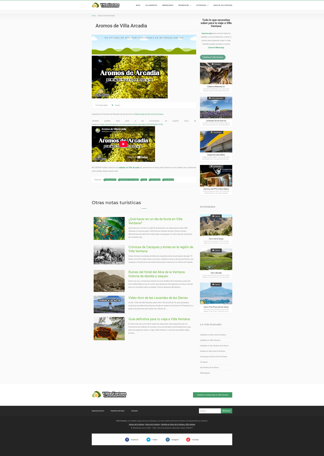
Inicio (138, 5)
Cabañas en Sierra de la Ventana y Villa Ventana (178, 424)
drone (144, 180)
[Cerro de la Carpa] (216, 229)
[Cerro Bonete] (216, 264)
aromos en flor (110, 180)
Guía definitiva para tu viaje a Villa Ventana (159, 319)
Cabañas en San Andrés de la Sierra (214, 346)
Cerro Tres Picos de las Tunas (216, 307)
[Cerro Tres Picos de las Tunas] (216, 298)
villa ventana (168, 180)
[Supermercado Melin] (216, 146)
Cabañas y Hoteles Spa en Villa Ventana (212, 395)
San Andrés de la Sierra (209, 367)
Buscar (227, 411)
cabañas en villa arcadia (129, 180)
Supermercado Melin (216, 155)
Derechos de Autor (118, 411)
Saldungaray (205, 373)
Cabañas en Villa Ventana (213, 57)
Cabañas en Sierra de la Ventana (213, 335)
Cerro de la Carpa (216, 239)
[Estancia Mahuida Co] (216, 78)
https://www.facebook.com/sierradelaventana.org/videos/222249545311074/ (131, 124)
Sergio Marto (103, 105)
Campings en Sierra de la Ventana (213, 357)
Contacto (134, 411)
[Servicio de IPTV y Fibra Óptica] (216, 180)
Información (183, 5)
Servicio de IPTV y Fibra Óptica (216, 189)
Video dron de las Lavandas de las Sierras (158, 298)
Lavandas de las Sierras (216, 121)
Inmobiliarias (167, 5)
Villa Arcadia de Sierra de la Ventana (148, 114)
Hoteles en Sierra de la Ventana (212, 351)
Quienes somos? (98, 411)
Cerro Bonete (216, 273)
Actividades (201, 5)
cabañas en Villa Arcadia (128, 167)
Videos (117, 105)
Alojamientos (151, 5)
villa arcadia (155, 180)
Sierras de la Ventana (136, 424)
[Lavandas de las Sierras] (216, 112)
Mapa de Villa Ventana (223, 5)
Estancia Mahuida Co (216, 87)
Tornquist (204, 362)
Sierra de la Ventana (152, 424)
